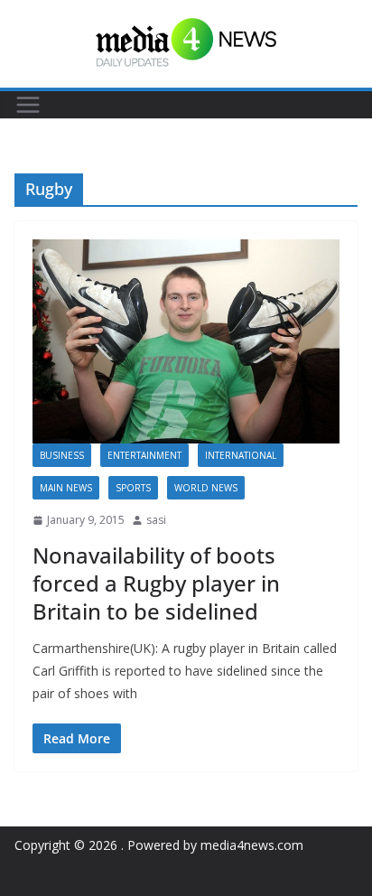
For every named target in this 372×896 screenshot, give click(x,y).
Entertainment (144, 455)
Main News (66, 487)
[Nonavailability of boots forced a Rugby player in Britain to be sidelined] (186, 341)
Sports (133, 487)
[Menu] (28, 104)
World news (205, 487)
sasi (156, 519)
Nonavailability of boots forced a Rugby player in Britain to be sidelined (156, 583)
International (240, 455)
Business (62, 455)
